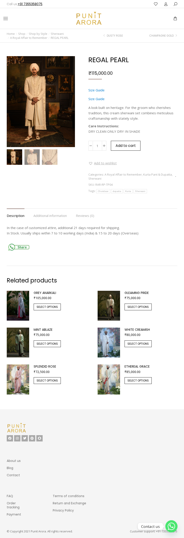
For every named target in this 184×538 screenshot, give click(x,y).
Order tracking (13, 505)
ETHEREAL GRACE (137, 366)
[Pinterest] (32, 438)
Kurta (128, 191)
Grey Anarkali (45, 293)
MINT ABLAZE (43, 330)
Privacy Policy (63, 510)
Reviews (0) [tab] (85, 215)
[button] (67, 3)
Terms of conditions (68, 496)
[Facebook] (10, 438)
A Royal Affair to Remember (123, 174)
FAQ (10, 496)
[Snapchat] (39, 438)
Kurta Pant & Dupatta (157, 174)
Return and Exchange (69, 503)
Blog (10, 468)
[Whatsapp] (171, 526)
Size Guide (96, 90)
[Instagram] (17, 438)
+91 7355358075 (30, 4)
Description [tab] (15, 215)
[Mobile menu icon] (5, 18)
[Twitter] (25, 438)
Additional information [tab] (50, 215)
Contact (13, 475)
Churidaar (103, 191)
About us (14, 461)
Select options (47, 307)
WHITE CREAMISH (137, 330)
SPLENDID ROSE (45, 366)
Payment (14, 514)
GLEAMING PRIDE (137, 293)
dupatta (117, 191)
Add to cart (126, 145)
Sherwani (94, 178)
